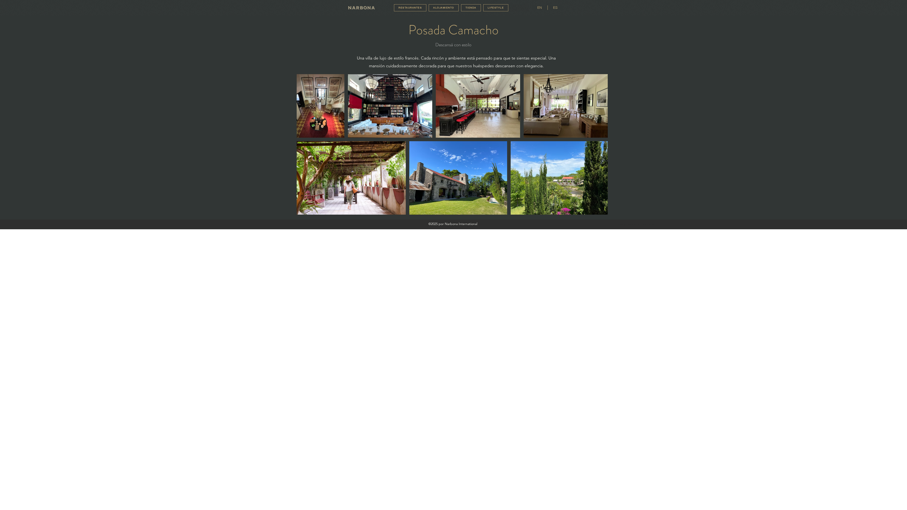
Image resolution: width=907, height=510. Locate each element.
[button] (496, 7)
